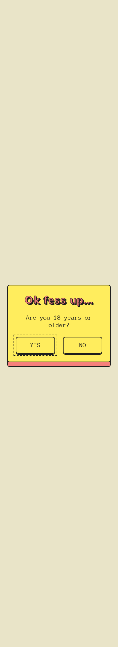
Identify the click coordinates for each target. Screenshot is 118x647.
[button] (35, 345)
